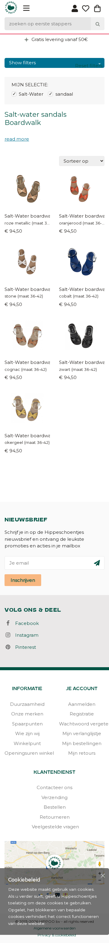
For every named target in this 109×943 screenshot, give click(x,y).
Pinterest (24, 647)
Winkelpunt (27, 743)
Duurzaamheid (27, 704)
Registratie (82, 714)
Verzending (54, 797)
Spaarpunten (27, 724)
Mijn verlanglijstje (81, 733)
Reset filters (88, 65)
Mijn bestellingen (81, 743)
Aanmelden (81, 704)
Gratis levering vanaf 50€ (59, 39)
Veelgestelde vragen (54, 827)
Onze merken (27, 714)
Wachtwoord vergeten (81, 724)
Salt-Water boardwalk (27, 216)
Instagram (25, 635)
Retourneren (55, 817)
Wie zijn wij (27, 733)
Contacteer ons (54, 787)
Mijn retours (81, 753)
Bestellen (55, 807)
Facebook (25, 623)
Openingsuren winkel (27, 753)
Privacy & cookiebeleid (57, 935)
